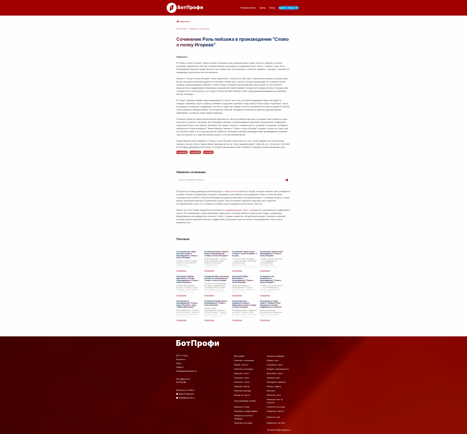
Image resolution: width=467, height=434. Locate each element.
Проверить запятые (276, 382)
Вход (272, 7)
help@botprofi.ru (187, 398)
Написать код (273, 417)
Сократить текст (275, 365)
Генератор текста (275, 411)
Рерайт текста (241, 365)
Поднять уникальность (278, 369)
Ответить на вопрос (243, 369)
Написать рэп (273, 378)
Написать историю (243, 423)
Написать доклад (242, 390)
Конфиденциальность (186, 371)
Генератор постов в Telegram (243, 417)
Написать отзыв (241, 407)
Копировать (182, 152)
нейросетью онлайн (234, 191)
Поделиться (185, 22)
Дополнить (208, 152)
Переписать (195, 152)
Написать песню (242, 386)
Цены (263, 7)
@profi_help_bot (186, 394)
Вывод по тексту (242, 395)
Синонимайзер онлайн (245, 401)
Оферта (179, 367)
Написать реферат (275, 356)
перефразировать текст (236, 210)
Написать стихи (241, 382)
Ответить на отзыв (276, 407)
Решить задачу (274, 386)
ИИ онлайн (239, 356)
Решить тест (273, 360)
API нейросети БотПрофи (183, 380)
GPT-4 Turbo (182, 355)
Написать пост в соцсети (275, 401)
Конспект (271, 390)
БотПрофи (181, 29)
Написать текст (241, 373)
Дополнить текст (275, 373)
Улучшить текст (241, 378)
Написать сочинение (199, 29)
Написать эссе (274, 395)
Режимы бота (248, 7)
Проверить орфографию (245, 411)
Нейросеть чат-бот (276, 423)
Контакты (180, 359)
